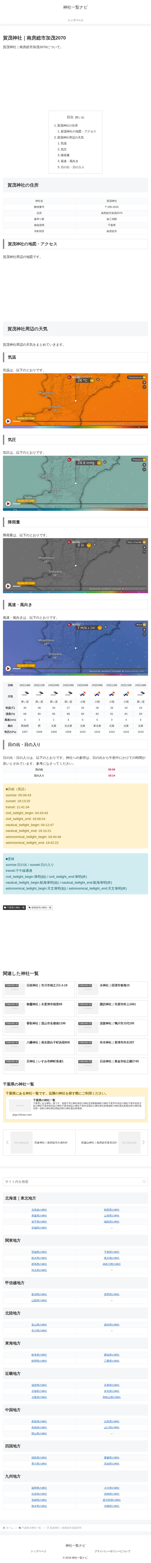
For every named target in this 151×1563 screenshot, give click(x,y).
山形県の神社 (112, 1215)
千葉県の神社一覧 (16, 907)
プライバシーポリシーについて (112, 1551)
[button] (144, 1181)
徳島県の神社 (39, 1457)
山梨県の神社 (39, 1300)
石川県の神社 (39, 1330)
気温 (64, 143)
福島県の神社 (112, 1221)
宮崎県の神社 (112, 1493)
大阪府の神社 (39, 1397)
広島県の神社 (112, 1421)
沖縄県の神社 (112, 1506)
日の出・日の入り (72, 167)
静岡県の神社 (39, 1360)
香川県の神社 (39, 1463)
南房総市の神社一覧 (41, 907)
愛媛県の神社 (112, 1457)
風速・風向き (69, 161)
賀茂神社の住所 (67, 125)
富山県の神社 (39, 1324)
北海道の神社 (39, 1209)
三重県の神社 (112, 1360)
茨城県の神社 (39, 1252)
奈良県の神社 (112, 1391)
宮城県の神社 (39, 1227)
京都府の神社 (39, 1391)
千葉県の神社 (112, 1252)
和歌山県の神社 (112, 1397)
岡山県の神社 (39, 1433)
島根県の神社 (39, 1427)
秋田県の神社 (112, 1209)
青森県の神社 (39, 1215)
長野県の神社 (112, 1294)
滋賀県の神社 (39, 1385)
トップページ (38, 1551)
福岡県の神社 (39, 1487)
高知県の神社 (112, 1463)
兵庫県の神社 (112, 1385)
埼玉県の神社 (39, 1270)
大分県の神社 (112, 1487)
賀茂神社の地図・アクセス (78, 131)
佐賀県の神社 (39, 1493)
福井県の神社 (112, 1324)
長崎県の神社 (39, 1500)
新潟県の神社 (39, 1294)
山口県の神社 (112, 1427)
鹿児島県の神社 (112, 1500)
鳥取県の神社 (39, 1421)
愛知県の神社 (112, 1354)
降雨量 (65, 155)
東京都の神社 (112, 1258)
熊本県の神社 (39, 1506)
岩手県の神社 (39, 1221)
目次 (70, 117)
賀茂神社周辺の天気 (70, 137)
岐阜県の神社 (39, 1354)
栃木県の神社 (39, 1258)
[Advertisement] (75, 80)
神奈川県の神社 (112, 1264)
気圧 (64, 149)
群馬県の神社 (39, 1264)
